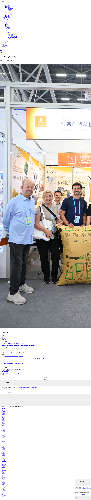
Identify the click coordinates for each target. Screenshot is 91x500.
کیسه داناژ (2, 373)
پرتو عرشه (7, 25)
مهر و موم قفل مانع (9, 42)
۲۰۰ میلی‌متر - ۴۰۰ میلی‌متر (12, 37)
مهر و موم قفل (8, 39)
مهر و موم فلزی (8, 41)
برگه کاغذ (7, 12)
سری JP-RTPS (10, 35)
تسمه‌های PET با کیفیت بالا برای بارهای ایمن (10, 348)
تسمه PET (7, 21)
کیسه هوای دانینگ (13, 373)
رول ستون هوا (10, 9)
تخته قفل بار (8, 28)
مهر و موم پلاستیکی (9, 32)
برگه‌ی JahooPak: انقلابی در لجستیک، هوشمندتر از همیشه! (13, 363)
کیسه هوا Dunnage (7, 4)
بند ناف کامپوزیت (8, 19)
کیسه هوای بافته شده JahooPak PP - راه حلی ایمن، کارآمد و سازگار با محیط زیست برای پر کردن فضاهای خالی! (23, 358)
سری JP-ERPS (10, 33)
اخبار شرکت (4, 54)
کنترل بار (5, 23)
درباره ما (3, 46)
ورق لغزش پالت (6, 11)
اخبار (3, 44)
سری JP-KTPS (10, 34)
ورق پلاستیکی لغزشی (9, 13)
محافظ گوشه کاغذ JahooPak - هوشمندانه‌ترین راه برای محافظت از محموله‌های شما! (18, 345)
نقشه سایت (5, 372)
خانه (3, 2)
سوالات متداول (4, 45)
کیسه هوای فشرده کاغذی (10, 6)
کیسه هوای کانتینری (7, 373)
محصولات (3, 3)
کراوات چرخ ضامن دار (9, 22)
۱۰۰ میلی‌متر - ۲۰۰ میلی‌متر (12, 36)
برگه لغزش (25, 373)
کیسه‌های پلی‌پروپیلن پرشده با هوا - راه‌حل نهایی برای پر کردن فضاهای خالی (16, 352)
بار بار (7, 24)
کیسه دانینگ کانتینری (19, 373)
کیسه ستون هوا (8, 7)
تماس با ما (4, 48)
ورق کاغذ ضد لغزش (9, 14)
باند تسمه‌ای (6, 18)
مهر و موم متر (8, 40)
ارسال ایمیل (2, 375)
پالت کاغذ (7, 15)
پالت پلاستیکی (8, 16)
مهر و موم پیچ (8, 30)
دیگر (5, 43)
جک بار (7, 26)
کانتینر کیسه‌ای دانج (30, 373)
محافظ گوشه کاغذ (7, 17)
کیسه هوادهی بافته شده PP (10, 5)
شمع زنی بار (8, 27)
